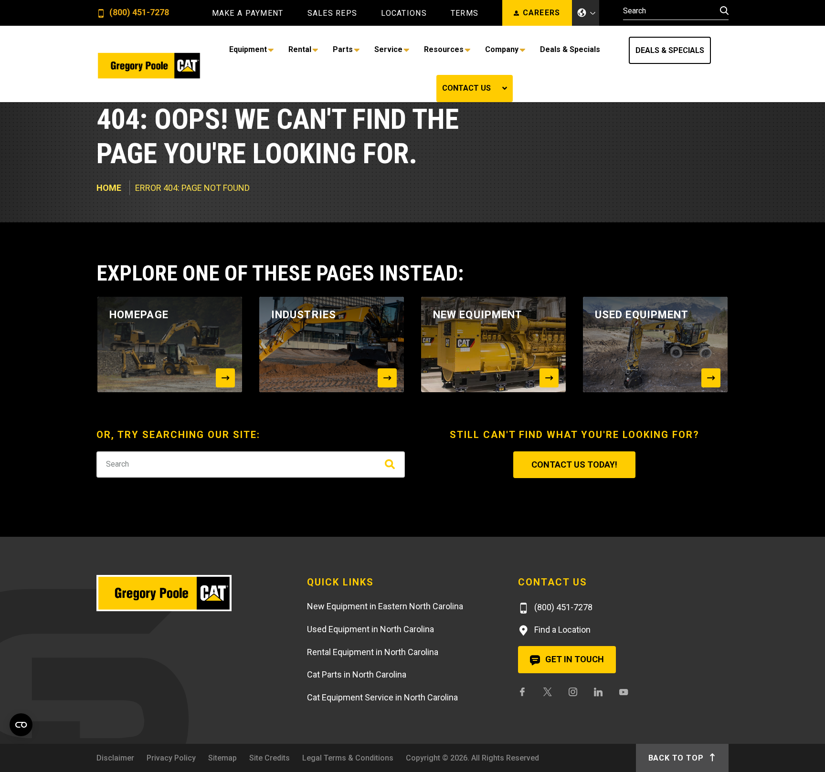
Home (108, 239)
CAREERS (542, 12)
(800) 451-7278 (138, 12)
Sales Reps (332, 13)
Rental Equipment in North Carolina (372, 703)
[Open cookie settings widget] (21, 724)
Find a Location (561, 681)
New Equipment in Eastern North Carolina (385, 657)
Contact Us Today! (574, 516)
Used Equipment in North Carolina (370, 680)
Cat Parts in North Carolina (356, 725)
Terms (464, 13)
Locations (404, 13)
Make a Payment (248, 13)
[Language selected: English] (586, 13)
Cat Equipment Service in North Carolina (382, 748)
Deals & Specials (592, 50)
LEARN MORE (506, 112)
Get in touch (573, 710)
